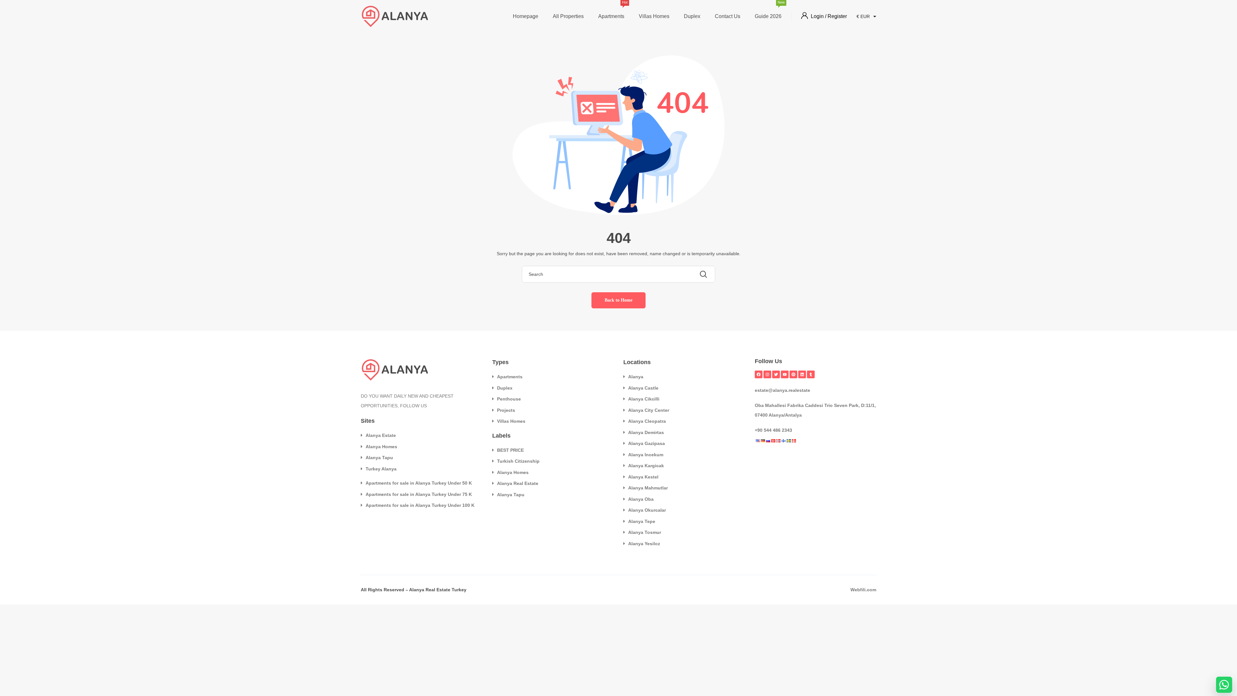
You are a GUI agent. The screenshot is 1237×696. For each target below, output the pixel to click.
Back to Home (618, 300)
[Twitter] (776, 374)
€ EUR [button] (864, 16)
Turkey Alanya (381, 468)
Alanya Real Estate (517, 483)
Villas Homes (654, 16)
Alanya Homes (381, 446)
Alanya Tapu (379, 457)
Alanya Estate (381, 435)
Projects (506, 410)
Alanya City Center (648, 410)
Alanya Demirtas (646, 432)
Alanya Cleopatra (647, 421)
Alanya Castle (643, 388)
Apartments (611, 10)
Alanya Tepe (641, 521)
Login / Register (829, 16)
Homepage (525, 16)
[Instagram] (767, 374)
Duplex (692, 16)
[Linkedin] (802, 374)
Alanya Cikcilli (643, 398)
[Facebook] (758, 374)
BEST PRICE (510, 450)
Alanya (635, 376)
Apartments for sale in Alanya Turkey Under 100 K (420, 505)
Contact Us (727, 16)
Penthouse (509, 398)
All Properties (568, 16)
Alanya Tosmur (644, 532)
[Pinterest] (793, 374)
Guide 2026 (768, 10)
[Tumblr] (811, 374)
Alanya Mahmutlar (648, 487)
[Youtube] (785, 374)
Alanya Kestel (643, 476)
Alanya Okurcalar (647, 510)
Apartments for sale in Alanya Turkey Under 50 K (419, 483)
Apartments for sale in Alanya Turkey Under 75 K (419, 494)
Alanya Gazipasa (646, 443)
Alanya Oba (641, 499)
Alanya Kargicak (646, 465)
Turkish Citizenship (518, 461)
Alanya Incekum (645, 454)
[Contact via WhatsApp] (1224, 685)
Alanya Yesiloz (644, 543)
